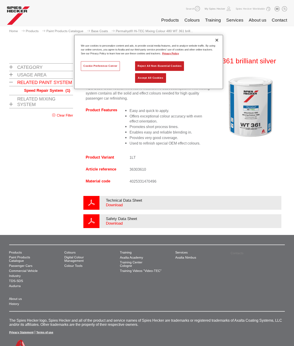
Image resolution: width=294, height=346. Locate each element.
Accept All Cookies (150, 77)
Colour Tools (73, 266)
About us (257, 20)
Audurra (15, 286)
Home (13, 31)
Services (234, 20)
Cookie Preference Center (100, 65)
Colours (192, 20)
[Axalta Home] (18, 17)
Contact (279, 20)
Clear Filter (65, 115)
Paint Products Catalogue (64, 31)
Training (213, 20)
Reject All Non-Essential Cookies (159, 65)
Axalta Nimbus (185, 257)
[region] (148, 62)
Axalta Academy (131, 257)
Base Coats (99, 31)
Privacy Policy (170, 53)
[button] (197, 8)
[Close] (217, 40)
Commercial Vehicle (23, 271)
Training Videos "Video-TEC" (140, 271)
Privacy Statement (21, 332)
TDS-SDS (16, 281)
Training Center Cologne (131, 264)
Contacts (237, 253)
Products (170, 20)
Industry (15, 276)
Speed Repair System (47, 90)
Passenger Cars (20, 266)
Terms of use (44, 332)
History (14, 304)
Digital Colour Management (74, 259)
